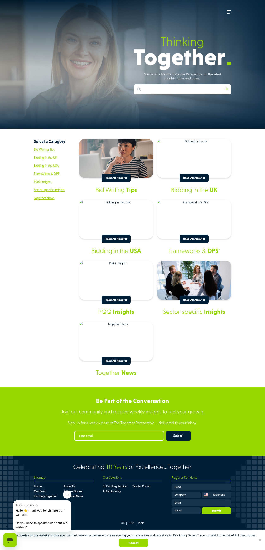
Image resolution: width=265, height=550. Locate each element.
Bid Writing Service (115, 486)
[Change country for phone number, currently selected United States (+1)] (207, 495)
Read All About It (116, 178)
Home (38, 486)
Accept (134, 542)
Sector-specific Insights (49, 190)
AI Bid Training (112, 491)
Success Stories (73, 491)
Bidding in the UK (45, 157)
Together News (44, 198)
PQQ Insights (43, 181)
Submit (178, 436)
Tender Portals (141, 486)
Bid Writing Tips (44, 149)
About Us (69, 486)
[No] (260, 540)
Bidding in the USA (46, 165)
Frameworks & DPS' (47, 173)
